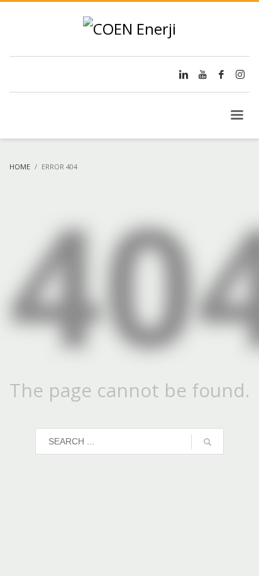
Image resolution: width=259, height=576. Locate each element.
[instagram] (240, 74)
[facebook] (221, 74)
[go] (207, 442)
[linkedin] (183, 74)
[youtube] (202, 74)
